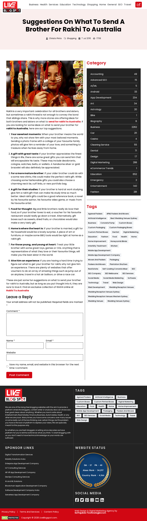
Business (33, 4)
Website (11, 352)
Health (43, 4)
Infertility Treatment (97, 246)
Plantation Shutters (118, 264)
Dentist (115, 232)
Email (50, 340)
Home (102, 4)
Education (65, 4)
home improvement (97, 241)
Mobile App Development (99, 250)
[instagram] (92, 500)
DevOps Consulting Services (17, 477)
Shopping (92, 4)
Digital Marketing (130, 232)
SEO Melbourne (111, 273)
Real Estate (93, 269)
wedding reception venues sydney (104, 292)
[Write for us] (138, 4)
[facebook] (77, 500)
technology (93, 282)
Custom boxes (125, 223)
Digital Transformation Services (19, 454)
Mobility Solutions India (15, 459)
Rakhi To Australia (17, 290)
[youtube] (97, 500)
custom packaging (96, 227)
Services (53, 4)
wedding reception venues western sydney (108, 296)
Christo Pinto (55, 38)
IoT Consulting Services (15, 468)
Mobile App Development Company (104, 255)
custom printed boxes (98, 232)
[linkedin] (102, 500)
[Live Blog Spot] (13, 7)
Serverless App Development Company (22, 494)
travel (105, 282)
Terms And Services (29, 512)
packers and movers (97, 264)
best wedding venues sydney (124, 218)
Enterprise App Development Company (22, 463)
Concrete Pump (107, 223)
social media (93, 278)
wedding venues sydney (118, 301)
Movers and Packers (97, 259)
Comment (13, 311)
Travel (127, 4)
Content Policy (51, 512)
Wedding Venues (95, 301)
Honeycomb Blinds (119, 241)
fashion (104, 236)
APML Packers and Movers (118, 213)
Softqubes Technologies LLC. (90, 513)
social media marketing (113, 278)
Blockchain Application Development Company (26, 486)
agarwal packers (95, 213)
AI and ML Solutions (13, 481)
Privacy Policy (8, 512)
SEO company (94, 273)
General (112, 4)
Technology (79, 4)
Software (132, 278)
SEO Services (128, 273)
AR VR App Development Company (20, 472)
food (115, 236)
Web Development (96, 287)
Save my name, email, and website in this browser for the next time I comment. (44, 366)
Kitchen (114, 246)
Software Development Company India (22, 490)
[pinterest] (87, 500)
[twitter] (82, 500)
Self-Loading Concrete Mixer (114, 269)
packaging (114, 259)
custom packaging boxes (120, 227)
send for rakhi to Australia (65, 121)
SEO (120, 4)
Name (10, 340)
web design (118, 282)
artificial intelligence (97, 218)
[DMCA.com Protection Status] (10, 518)
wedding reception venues (121, 287)
